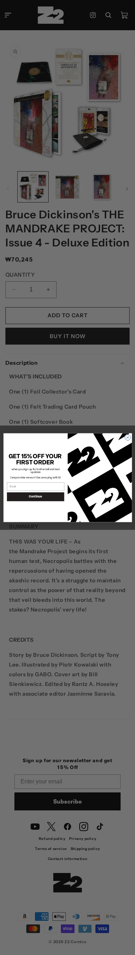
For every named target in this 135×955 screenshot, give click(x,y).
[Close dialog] (127, 437)
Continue (35, 496)
